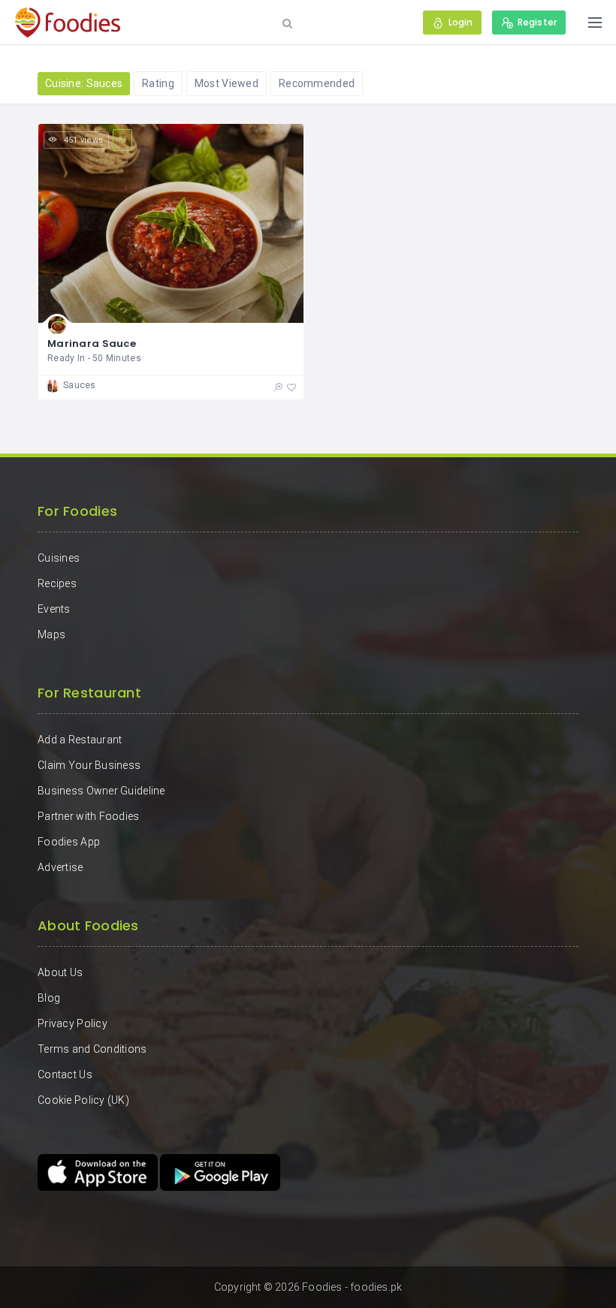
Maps (51, 634)
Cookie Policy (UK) (83, 1100)
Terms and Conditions (92, 1049)
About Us (60, 972)
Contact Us (65, 1074)
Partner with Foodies (89, 816)
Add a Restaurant (80, 740)
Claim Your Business (89, 765)
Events (54, 609)
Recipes (57, 583)
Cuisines (59, 558)
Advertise (60, 867)
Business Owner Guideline (101, 791)
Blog (49, 998)
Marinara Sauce (91, 343)
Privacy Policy (72, 1023)
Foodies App (69, 842)
